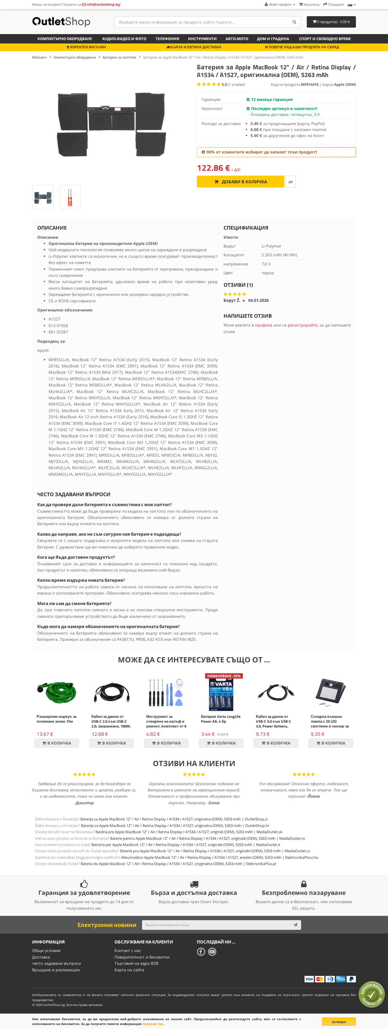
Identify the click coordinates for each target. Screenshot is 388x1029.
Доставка (41, 957)
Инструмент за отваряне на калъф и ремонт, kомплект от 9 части (166, 724)
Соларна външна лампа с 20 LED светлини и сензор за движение (330, 724)
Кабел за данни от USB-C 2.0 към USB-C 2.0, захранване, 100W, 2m (111, 724)
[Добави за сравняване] (290, 182)
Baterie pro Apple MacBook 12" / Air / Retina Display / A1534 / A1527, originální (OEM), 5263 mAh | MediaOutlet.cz (215, 850)
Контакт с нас (127, 950)
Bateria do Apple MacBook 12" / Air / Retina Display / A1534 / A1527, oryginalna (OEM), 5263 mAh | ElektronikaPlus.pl (178, 863)
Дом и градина (273, 38)
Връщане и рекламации (56, 969)
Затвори (339, 1022)
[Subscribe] (295, 925)
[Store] (352, 4)
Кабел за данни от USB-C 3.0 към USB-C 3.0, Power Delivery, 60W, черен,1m (273, 724)
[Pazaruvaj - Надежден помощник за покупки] (372, 994)
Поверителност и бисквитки (142, 957)
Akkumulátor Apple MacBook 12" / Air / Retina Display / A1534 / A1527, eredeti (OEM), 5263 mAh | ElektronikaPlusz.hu (219, 857)
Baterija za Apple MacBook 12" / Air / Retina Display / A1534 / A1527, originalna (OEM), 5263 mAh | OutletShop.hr (175, 825)
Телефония (167, 38)
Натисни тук (153, 1024)
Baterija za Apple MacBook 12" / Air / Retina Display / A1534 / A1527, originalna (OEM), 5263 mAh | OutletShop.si (174, 819)
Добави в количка (244, 181)
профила (263, 325)
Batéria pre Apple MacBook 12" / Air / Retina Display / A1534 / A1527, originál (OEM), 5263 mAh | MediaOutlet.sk (188, 831)
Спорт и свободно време (325, 38)
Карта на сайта (129, 969)
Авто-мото (237, 38)
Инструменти (202, 38)
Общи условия (46, 950)
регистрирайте (303, 325)
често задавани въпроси (56, 963)
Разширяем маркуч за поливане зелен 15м (56, 719)
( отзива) (233, 84)
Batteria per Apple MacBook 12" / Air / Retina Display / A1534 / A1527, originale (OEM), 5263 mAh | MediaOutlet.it (185, 844)
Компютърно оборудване (64, 38)
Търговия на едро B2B (136, 963)
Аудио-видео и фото (124, 38)
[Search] (294, 22)
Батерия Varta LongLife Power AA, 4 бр (221, 719)
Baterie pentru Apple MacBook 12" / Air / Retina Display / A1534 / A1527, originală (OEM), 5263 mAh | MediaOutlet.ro (207, 838)
